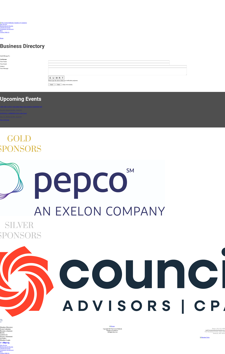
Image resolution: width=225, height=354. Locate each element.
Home (1, 38)
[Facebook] (0, 343)
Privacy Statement (6, 336)
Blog (1, 30)
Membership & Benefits (6, 26)
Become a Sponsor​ (6, 331)
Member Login (5, 340)
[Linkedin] (5, 343)
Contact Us (4, 334)
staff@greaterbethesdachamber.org (215, 330)
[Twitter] (2, 343)
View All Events (4, 120)
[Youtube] (8, 343)
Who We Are (3, 24)
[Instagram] (4, 343)
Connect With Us (4, 32)
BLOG (2, 333)
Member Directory (6, 327)
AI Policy (3, 338)
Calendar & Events (5, 27)
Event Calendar (5, 329)
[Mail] (7, 343)
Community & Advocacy (7, 29)
